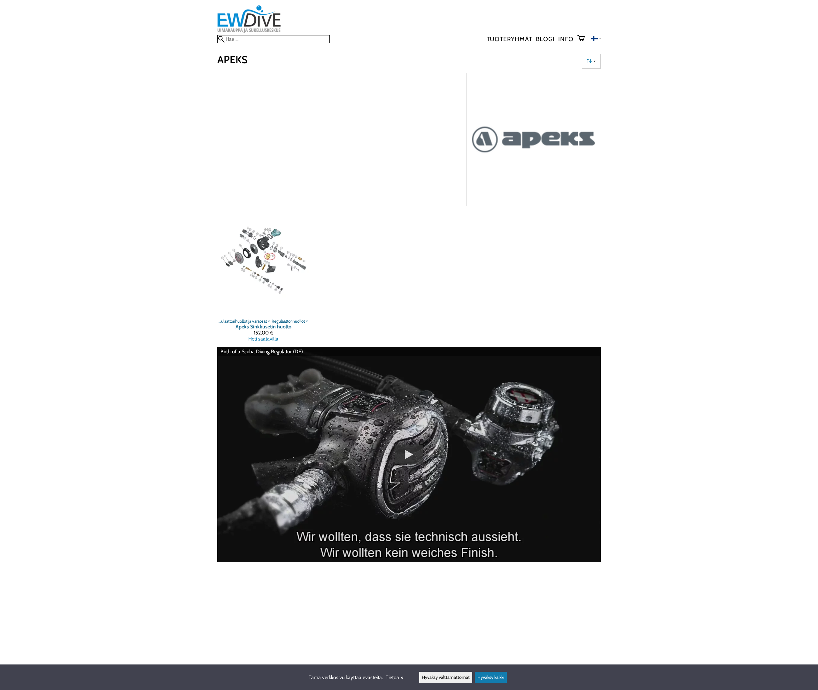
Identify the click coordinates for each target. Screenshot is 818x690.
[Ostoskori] (583, 39)
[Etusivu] (249, 32)
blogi (545, 39)
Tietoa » (394, 677)
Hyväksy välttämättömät (446, 677)
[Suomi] (596, 39)
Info (565, 39)
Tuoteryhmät (509, 39)
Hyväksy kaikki (490, 677)
